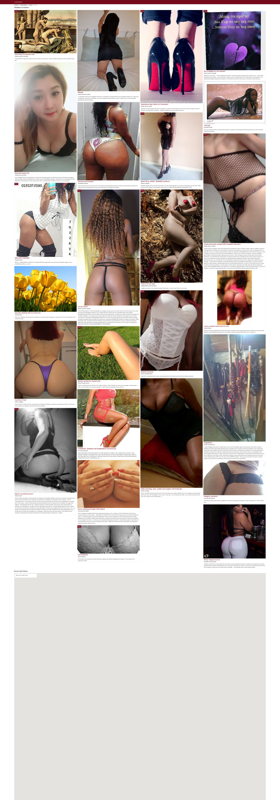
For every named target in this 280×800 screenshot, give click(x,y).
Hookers (16, 5)
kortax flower (83, 307)
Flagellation (208, 443)
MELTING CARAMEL (22, 258)
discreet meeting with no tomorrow (28, 313)
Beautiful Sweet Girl (22, 173)
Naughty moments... (211, 496)
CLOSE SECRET (18, 2)
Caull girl (207, 125)
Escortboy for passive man (25, 54)
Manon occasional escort (24, 494)
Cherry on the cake (148, 284)
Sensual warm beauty (85, 181)
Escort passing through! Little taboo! (91, 509)
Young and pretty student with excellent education (222, 244)
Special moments (147, 372)
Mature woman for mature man (89, 381)
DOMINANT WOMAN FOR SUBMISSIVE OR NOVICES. (97, 449)
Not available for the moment (214, 71)
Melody (80, 92)
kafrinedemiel (83, 555)
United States (23, 5)
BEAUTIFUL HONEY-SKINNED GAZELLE (155, 181)
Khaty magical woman (212, 560)
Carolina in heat (20, 400)
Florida (30, 5)
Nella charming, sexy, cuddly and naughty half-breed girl (161, 489)
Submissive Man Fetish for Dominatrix (154, 104)
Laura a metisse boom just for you (216, 326)
